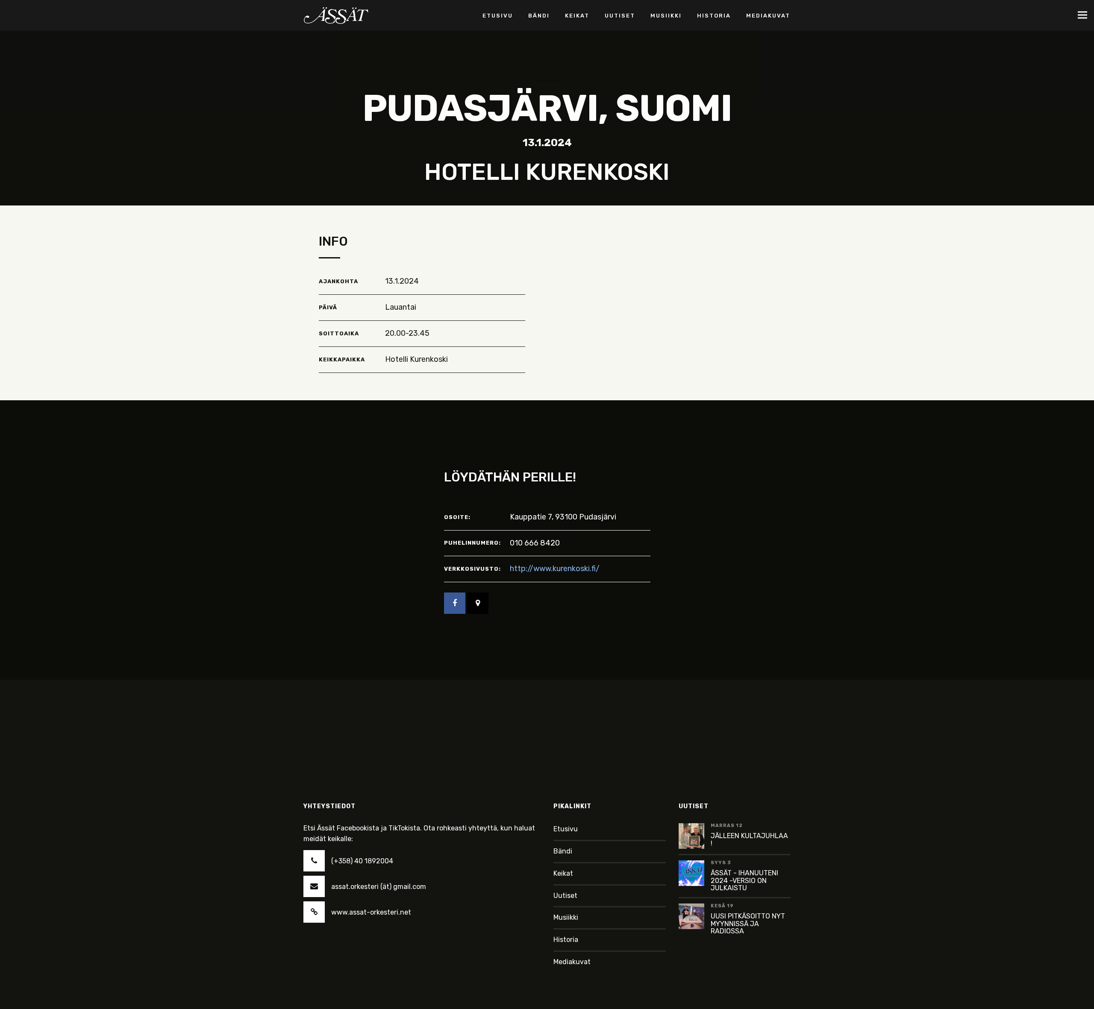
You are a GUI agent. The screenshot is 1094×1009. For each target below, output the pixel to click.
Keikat (563, 873)
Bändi (562, 851)
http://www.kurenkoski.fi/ (555, 568)
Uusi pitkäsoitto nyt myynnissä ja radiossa (748, 923)
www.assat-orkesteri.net (371, 912)
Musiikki (565, 917)
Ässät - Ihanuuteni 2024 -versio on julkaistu (744, 880)
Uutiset (565, 896)
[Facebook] (454, 603)
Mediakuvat (572, 962)
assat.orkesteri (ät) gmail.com (378, 887)
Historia (565, 940)
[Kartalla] (477, 603)
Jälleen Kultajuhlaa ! (749, 840)
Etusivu (565, 829)
